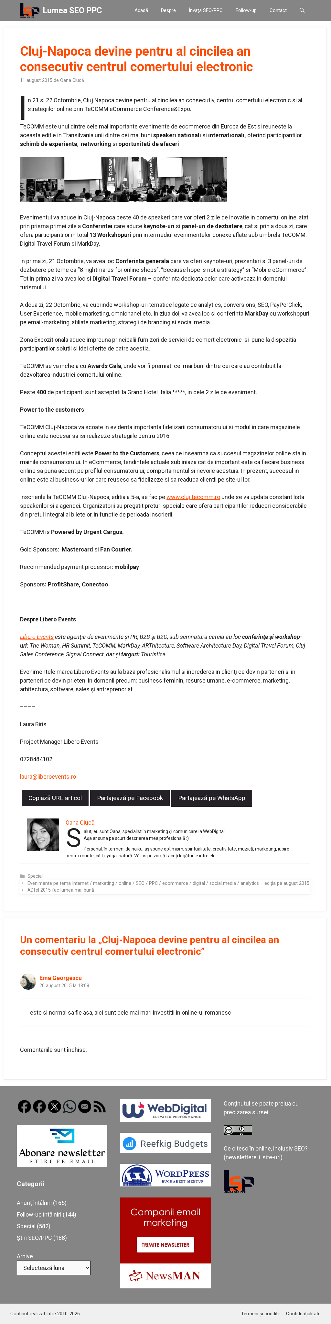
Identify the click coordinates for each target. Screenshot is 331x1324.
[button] (302, 10)
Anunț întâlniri (34, 1202)
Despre (168, 10)
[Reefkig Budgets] (165, 1150)
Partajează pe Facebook (130, 798)
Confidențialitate (303, 1314)
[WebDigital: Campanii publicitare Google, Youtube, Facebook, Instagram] (165, 1119)
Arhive (25, 1256)
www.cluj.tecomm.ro (193, 497)
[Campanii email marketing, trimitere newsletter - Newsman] (165, 1286)
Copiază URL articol (55, 798)
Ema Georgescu (60, 977)
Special (35, 876)
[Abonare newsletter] (62, 1165)
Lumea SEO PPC (72, 10)
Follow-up (246, 10)
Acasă (141, 10)
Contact (278, 10)
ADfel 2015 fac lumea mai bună (60, 890)
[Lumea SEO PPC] (29, 10)
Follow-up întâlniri (39, 1214)
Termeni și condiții (260, 1314)
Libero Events (37, 636)
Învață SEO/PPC (206, 10)
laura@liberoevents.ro (48, 776)
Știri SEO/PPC (34, 1237)
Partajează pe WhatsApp (211, 798)
